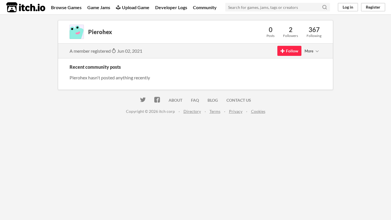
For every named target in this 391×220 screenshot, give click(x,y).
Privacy (235, 111)
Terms (215, 111)
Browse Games (66, 7)
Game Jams (98, 7)
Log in (348, 7)
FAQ (195, 100)
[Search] (324, 7)
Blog (213, 100)
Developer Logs (171, 7)
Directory (192, 111)
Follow (292, 50)
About (175, 100)
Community (205, 7)
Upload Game (135, 7)
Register (373, 7)
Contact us (238, 100)
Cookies (258, 111)
